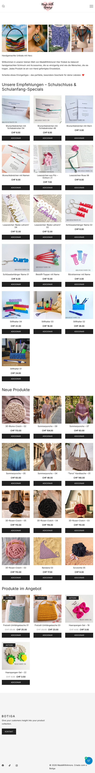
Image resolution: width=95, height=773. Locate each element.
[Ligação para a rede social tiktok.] (10, 765)
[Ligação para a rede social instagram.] (17, 765)
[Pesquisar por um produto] (3, 6)
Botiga (52, 768)
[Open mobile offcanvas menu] (91, 6)
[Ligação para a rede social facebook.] (3, 765)
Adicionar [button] (16, 138)
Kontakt (9, 732)
